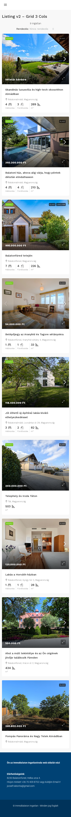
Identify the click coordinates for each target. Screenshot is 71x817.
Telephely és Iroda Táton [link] (21, 496)
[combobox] (41, 28)
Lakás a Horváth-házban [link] (20, 574)
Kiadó (62, 602)
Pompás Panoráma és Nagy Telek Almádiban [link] (33, 736)
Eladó (62, 38)
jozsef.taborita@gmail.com (21, 786)
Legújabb (61, 204)
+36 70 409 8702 (30, 782)
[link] (35, 59)
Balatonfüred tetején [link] (18, 255)
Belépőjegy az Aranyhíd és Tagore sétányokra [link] (34, 334)
